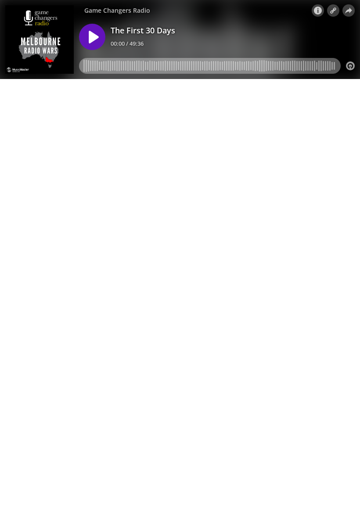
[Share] (348, 10)
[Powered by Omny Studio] (350, 65)
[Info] (318, 10)
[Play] (92, 37)
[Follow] (333, 10)
